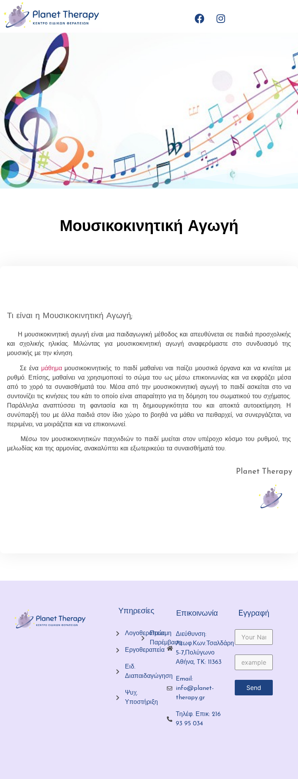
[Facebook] (199, 18)
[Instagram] (220, 18)
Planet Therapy (264, 472)
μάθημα (51, 369)
